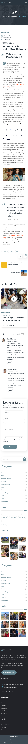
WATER (17, 251)
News (14, 487)
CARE (19, 514)
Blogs (2, 730)
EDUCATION (5, 251)
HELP (12, 251)
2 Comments (7, 39)
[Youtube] (12, 691)
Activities (3, 705)
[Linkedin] (15, 691)
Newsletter (14, 490)
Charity (14, 475)
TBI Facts (14, 496)
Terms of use (14, 738)
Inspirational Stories (14, 484)
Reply (9, 362)
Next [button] (21, 130)
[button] (9, 672)
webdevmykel (8, 35)
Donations (4, 708)
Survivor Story (14, 493)
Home (3, 16)
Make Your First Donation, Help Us (14, 55)
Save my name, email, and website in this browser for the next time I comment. (13, 439)
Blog (14, 472)
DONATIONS (13, 517)
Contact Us (4, 713)
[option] (14, 130)
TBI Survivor (14, 498)
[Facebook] (9, 691)
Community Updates (14, 478)
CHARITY (5, 517)
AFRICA (4, 514)
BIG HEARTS (12, 514)
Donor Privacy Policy (14, 736)
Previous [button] (6, 130)
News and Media (5, 724)
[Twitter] (6, 691)
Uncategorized (12, 16)
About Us (3, 710)
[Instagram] (3, 691)
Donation (14, 481)
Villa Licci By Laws (14, 739)
